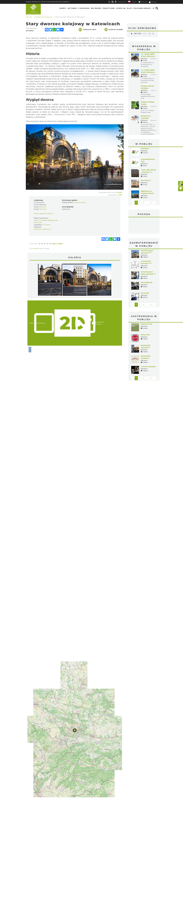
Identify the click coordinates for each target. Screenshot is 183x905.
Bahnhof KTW (146, 324)
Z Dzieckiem (83, 8)
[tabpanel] (50, 280)
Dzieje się (120, 8)
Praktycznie (109, 8)
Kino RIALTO (146, 180)
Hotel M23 (145, 293)
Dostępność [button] (122, 2)
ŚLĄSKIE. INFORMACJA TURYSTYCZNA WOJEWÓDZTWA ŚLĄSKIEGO (48, 2)
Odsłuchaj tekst (89, 29)
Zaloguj (153, 2)
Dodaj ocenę (56, 243)
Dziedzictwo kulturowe (42, 229)
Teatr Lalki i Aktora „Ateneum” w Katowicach (148, 172)
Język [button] (134, 2)
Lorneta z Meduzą (148, 367)
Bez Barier (96, 8)
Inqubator (145, 149)
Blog (129, 8)
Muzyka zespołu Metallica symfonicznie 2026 (148, 88)
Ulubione (144, 2)
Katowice (144, 226)
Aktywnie (72, 8)
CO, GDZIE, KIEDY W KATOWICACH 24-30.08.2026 (148, 56)
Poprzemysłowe (80, 202)
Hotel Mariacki (146, 282)
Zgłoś (119, 192)
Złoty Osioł (145, 335)
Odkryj (62, 8)
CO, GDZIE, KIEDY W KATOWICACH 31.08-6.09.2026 (148, 72)
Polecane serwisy (142, 8)
